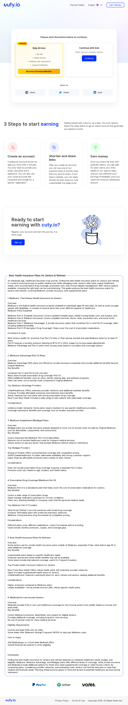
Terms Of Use (78, 700)
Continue (89, 58)
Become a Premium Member (39, 71)
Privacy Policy (62, 700)
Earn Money (115, 5)
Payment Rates (77, 5)
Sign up (18, 242)
